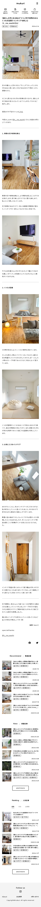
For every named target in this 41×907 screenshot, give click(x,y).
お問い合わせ (35, 896)
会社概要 (19, 896)
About (4, 897)
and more (20, 788)
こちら (21, 112)
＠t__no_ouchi (19, 120)
